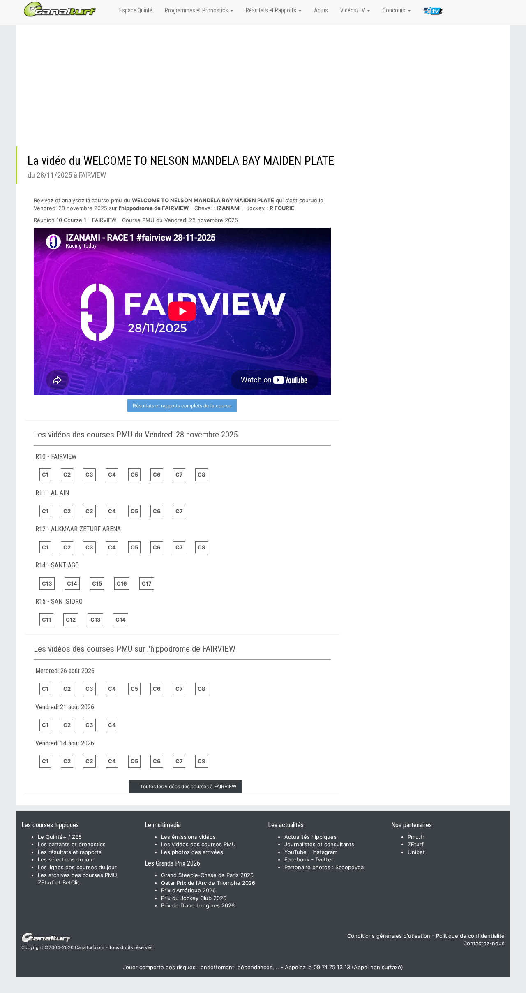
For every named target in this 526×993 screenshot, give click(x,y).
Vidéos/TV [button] (353, 10)
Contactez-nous (484, 943)
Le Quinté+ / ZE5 (60, 836)
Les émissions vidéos (188, 836)
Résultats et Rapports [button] (272, 10)
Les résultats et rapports (70, 852)
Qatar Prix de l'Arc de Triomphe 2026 (208, 883)
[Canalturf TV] (433, 12)
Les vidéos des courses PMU (198, 844)
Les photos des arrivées (192, 852)
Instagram (324, 852)
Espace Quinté (135, 10)
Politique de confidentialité (470, 936)
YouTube (295, 852)
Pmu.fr (416, 836)
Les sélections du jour (66, 859)
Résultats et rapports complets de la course (182, 406)
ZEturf (416, 844)
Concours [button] (395, 10)
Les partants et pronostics (72, 844)
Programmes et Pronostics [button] (197, 10)
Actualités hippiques (310, 836)
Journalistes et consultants (319, 844)
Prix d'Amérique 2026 (188, 890)
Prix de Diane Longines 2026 (198, 905)
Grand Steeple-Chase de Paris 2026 (207, 875)
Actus (321, 10)
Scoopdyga (349, 867)
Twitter (324, 859)
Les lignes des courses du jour (77, 867)
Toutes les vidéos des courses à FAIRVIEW (188, 786)
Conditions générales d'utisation (388, 936)
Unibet (416, 852)
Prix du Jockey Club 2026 (193, 898)
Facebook (296, 859)
